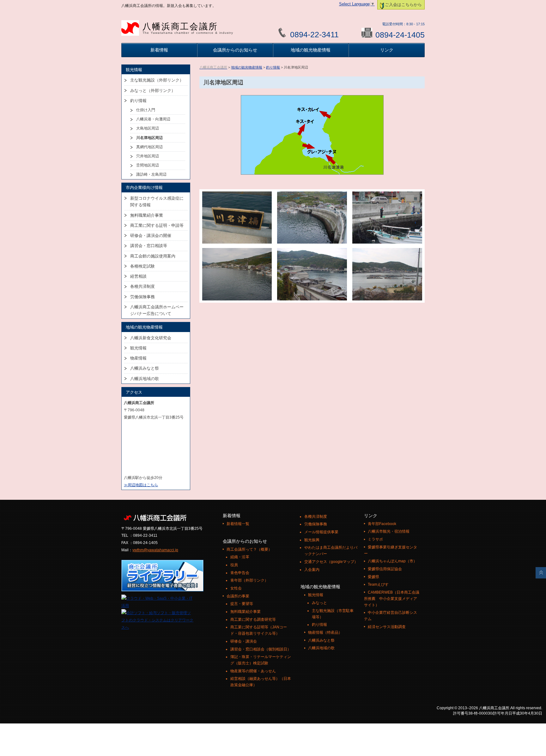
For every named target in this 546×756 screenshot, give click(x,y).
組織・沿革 (239, 557)
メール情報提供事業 (321, 532)
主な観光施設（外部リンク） (157, 80)
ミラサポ (375, 539)
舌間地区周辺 (147, 165)
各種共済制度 (142, 286)
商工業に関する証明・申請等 (157, 225)
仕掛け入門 (145, 110)
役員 (234, 565)
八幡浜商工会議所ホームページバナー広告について (157, 310)
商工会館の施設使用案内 (152, 256)
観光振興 (311, 540)
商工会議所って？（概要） (249, 549)
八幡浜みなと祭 (144, 368)
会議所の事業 (238, 596)
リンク (386, 49)
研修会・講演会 (243, 641)
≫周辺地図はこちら (141, 485)
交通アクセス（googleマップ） (331, 561)
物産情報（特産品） (325, 632)
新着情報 (159, 49)
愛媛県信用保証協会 (385, 569)
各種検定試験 (142, 266)
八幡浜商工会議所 (188, 28)
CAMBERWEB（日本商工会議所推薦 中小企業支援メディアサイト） (391, 598)
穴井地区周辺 (147, 156)
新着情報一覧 (238, 524)
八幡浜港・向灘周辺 (153, 119)
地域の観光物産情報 (311, 49)
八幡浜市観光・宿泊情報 (389, 531)
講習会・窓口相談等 (148, 245)
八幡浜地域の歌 (144, 378)
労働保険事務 (142, 296)
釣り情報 (273, 67)
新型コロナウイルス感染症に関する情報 (157, 201)
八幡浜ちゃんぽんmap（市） (392, 561)
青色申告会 (239, 573)
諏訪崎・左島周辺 (151, 174)
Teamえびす (378, 584)
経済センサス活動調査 (387, 627)
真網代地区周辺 (149, 147)
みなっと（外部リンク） (152, 90)
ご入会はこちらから (403, 5)
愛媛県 (373, 577)
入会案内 (311, 569)
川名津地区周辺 (149, 138)
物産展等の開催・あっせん (253, 671)
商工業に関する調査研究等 (253, 619)
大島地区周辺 (147, 128)
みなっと (319, 603)
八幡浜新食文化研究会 (150, 338)
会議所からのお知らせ (235, 49)
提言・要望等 (241, 604)
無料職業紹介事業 (146, 215)
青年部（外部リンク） (249, 580)
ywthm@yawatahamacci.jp (155, 550)
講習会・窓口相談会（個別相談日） (260, 649)
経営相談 (138, 276)
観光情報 (138, 348)
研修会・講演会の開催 (150, 235)
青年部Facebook (382, 524)
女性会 (236, 588)
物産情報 (138, 358)
